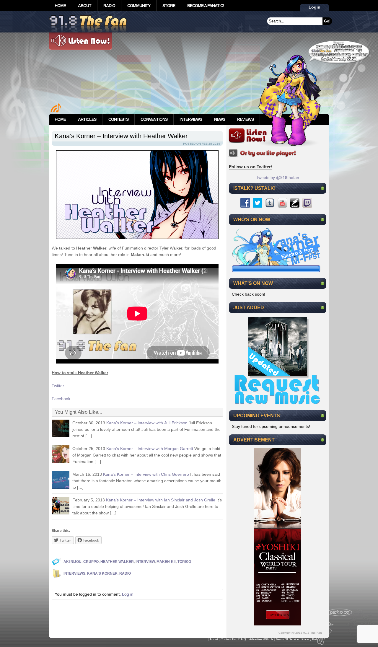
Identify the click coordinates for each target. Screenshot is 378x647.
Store (168, 5)
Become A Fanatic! (205, 5)
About (84, 5)
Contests (118, 119)
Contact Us (228, 639)
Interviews (191, 119)
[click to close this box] (322, 188)
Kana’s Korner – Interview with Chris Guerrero (146, 474)
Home (60, 5)
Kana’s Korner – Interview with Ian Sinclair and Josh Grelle (160, 500)
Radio (109, 5)
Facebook (61, 398)
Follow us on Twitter (250, 166)
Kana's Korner (102, 573)
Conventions (154, 119)
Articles (87, 119)
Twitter (58, 385)
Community (138, 5)
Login (314, 7)
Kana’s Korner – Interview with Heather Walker (121, 136)
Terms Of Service (287, 639)
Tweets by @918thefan (277, 177)
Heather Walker (117, 562)
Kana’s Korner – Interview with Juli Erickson (147, 423)
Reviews (245, 119)
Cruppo (91, 562)
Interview (145, 562)
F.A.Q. (242, 639)
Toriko (184, 562)
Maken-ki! (166, 562)
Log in (127, 594)
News (219, 119)
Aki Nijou (72, 562)
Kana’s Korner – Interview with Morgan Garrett (149, 448)
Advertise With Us (261, 639)
